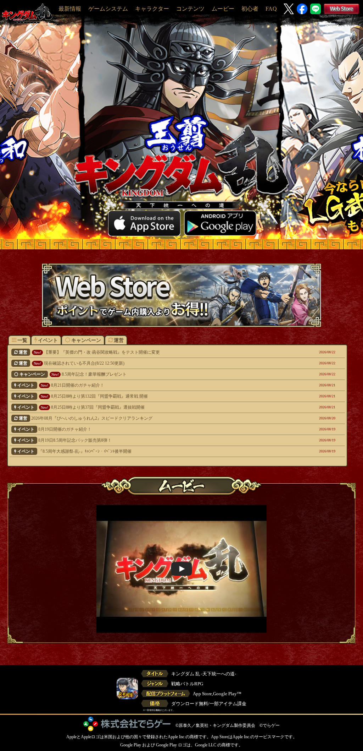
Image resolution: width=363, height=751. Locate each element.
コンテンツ (190, 9)
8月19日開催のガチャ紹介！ (148, 429)
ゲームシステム (108, 9)
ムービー (223, 9)
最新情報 (69, 9)
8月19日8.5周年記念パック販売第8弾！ (148, 440)
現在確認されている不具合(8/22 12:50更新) (149, 363)
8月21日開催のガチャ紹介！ (148, 385)
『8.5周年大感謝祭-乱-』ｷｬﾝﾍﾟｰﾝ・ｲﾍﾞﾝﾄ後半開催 (148, 451)
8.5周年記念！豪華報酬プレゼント (149, 374)
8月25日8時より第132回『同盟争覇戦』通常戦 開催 (148, 396)
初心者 (249, 9)
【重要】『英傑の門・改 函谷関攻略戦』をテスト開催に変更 (149, 352)
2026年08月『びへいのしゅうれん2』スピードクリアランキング (149, 418)
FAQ (271, 9)
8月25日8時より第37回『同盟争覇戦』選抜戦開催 (148, 407)
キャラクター (152, 9)
